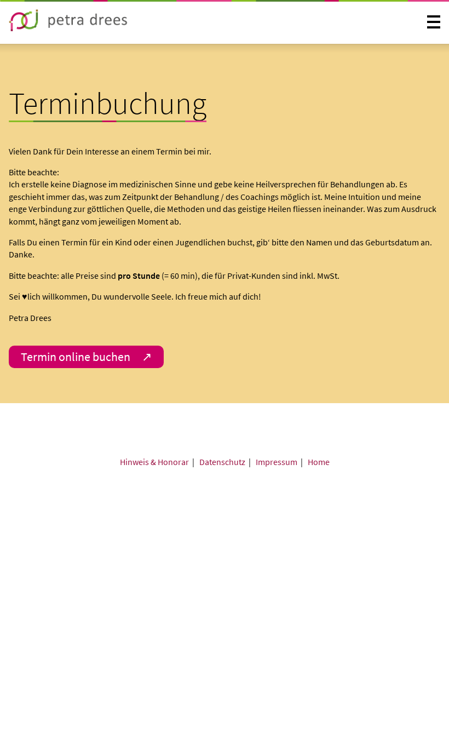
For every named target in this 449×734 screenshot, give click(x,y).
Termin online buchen (75, 356)
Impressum (276, 461)
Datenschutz (222, 461)
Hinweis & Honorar (154, 461)
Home (319, 461)
